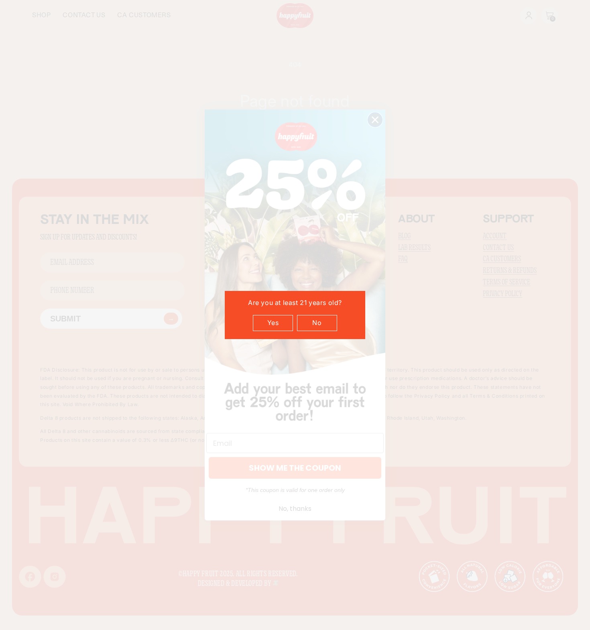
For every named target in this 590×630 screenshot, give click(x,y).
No (316, 323)
